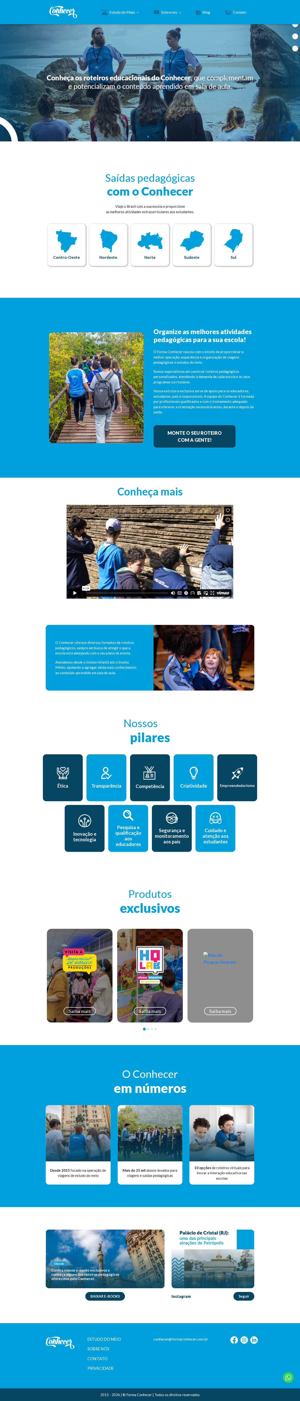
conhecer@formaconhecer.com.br (181, 1339)
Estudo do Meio (122, 12)
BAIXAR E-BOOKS (105, 1296)
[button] (148, 137)
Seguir (244, 1296)
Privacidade (100, 1368)
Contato (239, 12)
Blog (206, 12)
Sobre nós (169, 12)
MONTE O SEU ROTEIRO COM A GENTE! (195, 436)
